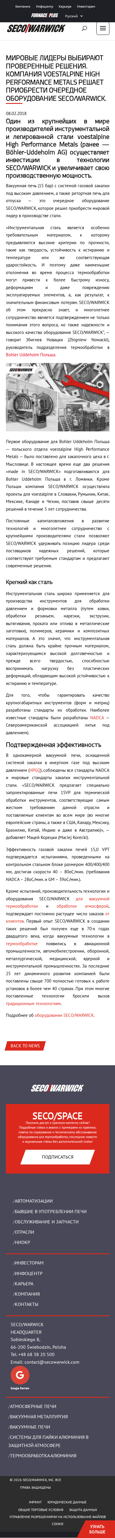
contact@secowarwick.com (51, 1362)
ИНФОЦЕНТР (28, 1273)
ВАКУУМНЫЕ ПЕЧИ (30, 1427)
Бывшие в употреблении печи (51, 1211)
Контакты (26, 1304)
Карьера (65, 6)
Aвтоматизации (34, 1201)
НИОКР (22, 1242)
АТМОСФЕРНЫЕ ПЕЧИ (33, 1406)
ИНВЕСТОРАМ (29, 1263)
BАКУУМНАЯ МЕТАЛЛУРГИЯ (39, 1416)
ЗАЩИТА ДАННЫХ (83, 1509)
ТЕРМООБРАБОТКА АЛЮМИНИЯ (43, 1455)
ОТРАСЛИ (24, 1232)
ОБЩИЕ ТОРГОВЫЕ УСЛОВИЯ (40, 1509)
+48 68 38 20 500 (36, 1354)
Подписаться (57, 1157)
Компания (22, 6)
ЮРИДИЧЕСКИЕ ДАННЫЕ (66, 1502)
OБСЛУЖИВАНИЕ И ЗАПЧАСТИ (47, 1222)
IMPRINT (35, 1502)
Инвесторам (86, 6)
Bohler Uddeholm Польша (30, 354)
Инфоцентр (44, 6)
